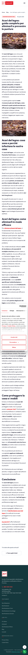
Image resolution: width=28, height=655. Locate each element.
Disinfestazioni (5, 605)
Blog (7, 12)
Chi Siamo (4, 621)
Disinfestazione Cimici (7, 608)
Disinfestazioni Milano (7, 626)
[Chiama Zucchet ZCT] (24, 651)
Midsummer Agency (16, 651)
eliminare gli (12, 228)
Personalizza (13, 342)
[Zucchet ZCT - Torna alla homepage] (7, 3)
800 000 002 (8, 587)
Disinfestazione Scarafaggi (8, 611)
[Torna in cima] (24, 647)
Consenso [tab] (4, 310)
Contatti (4, 632)
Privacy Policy (5, 640)
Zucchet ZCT (6, 522)
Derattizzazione (6, 603)
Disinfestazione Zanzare (8, 613)
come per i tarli (11, 409)
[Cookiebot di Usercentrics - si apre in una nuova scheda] (19, 306)
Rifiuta (14, 347)
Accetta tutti (14, 337)
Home (3, 12)
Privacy (4, 326)
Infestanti (4, 624)
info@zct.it (4, 595)
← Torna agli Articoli (11, 553)
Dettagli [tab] (12, 310)
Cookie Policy (11, 326)
